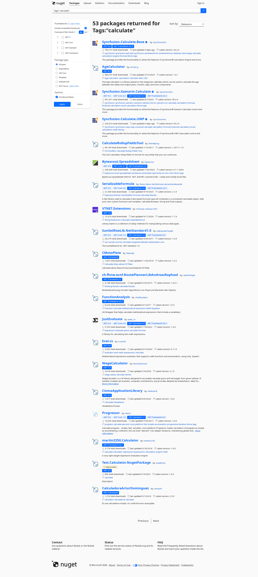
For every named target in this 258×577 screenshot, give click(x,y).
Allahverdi (152, 391)
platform (139, 424)
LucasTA (122, 341)
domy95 (158, 488)
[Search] (203, 10)
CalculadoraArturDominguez (125, 488)
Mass (116, 264)
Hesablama (119, 402)
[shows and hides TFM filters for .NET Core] (58, 42)
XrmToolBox (110, 150)
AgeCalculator (113, 66)
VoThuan (140, 208)
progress (109, 424)
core (162, 242)
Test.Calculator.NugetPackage (126, 462)
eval (116, 352)
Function (109, 308)
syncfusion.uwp (122, 127)
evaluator (109, 352)
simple (151, 424)
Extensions (116, 219)
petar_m (131, 319)
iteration (182, 424)
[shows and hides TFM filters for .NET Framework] (58, 53)
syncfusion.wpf (122, 53)
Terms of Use (123, 565)
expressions (129, 352)
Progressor (111, 412)
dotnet (128, 374)
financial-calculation (111, 105)
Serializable (126, 195)
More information (110, 383)
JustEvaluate (112, 318)
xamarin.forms (149, 102)
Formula (136, 195)
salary (113, 374)
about (121, 264)
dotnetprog (154, 143)
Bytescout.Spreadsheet (120, 161)
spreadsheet (125, 173)
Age (106, 78)
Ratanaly (130, 253)
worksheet (146, 173)
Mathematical (128, 308)
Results (153, 195)
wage (107, 374)
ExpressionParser (113, 195)
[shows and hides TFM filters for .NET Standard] (58, 47)
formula (123, 56)
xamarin (138, 102)
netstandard (154, 242)
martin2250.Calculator (120, 440)
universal (139, 127)
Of (126, 264)
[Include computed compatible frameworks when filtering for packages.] (85, 28)
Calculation (124, 78)
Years (141, 78)
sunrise (118, 242)
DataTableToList (137, 219)
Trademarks (187, 565)
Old (145, 78)
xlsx (167, 173)
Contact (57, 542)
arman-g (134, 67)
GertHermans (158, 184)
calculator (117, 451)
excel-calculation (129, 105)
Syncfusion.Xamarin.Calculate (126, 91)
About (112, 565)
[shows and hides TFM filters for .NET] (58, 37)
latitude (144, 242)
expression (110, 330)
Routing (108, 286)
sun (106, 242)
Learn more (75, 23)
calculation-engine (110, 56)
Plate (130, 264)
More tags (132, 56)
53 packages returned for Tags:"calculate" (126, 27)
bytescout (149, 162)
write (159, 173)
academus (160, 462)
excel (116, 173)
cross (132, 424)
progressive (172, 424)
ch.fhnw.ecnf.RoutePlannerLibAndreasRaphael (140, 274)
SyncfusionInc (159, 42)
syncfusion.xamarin (124, 102)
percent (125, 424)
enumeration (161, 424)
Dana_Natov (146, 184)
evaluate (119, 330)
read (154, 173)
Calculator (113, 78)
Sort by (174, 23)
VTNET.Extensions (116, 208)
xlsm (171, 173)
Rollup (129, 150)
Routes (116, 286)
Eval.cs (107, 340)
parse (126, 330)
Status (109, 542)
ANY (86, 32)
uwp (132, 127)
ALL (81, 32)
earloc (128, 413)
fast (145, 424)
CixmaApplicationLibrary (122, 390)
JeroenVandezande (173, 184)
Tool (140, 150)
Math (148, 308)
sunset (112, 242)
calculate (197, 53)
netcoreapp (186, 53)
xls (163, 173)
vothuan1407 (151, 208)
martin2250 (149, 440)
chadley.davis (141, 297)
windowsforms (166, 53)
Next (156, 521)
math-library (118, 129)
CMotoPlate (111, 252)
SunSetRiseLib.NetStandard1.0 (126, 230)
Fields (135, 150)
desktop (177, 53)
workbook (136, 173)
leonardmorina (140, 363)
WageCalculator (115, 363)
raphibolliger (189, 275)
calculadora (119, 499)
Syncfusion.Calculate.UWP (123, 118)
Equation (156, 308)
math (120, 352)
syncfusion (110, 53)
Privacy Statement (170, 565)
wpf (131, 53)
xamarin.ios (162, 102)
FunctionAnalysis (116, 296)
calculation (182, 102)
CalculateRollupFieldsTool (122, 142)
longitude (135, 242)
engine (159, 451)
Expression (141, 308)
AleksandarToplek (165, 231)
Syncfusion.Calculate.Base (123, 41)
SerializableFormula (118, 183)
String (107, 219)
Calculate (134, 78)
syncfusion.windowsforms (146, 53)
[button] (69, 23)
